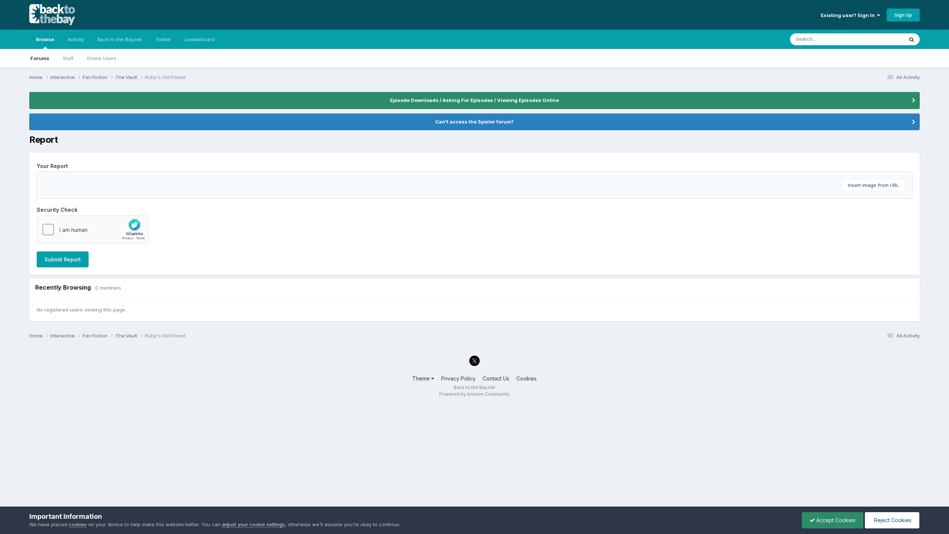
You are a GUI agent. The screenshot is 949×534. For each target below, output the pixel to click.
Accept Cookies (835, 520)
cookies (78, 524)
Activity (75, 39)
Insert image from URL (873, 185)
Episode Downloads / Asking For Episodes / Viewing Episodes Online (474, 100)
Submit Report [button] (62, 259)
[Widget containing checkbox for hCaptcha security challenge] (93, 229)
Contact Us (496, 378)
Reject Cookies (892, 520)
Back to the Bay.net (119, 39)
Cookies (526, 378)
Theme (421, 378)
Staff (68, 58)
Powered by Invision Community (474, 394)
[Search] (911, 39)
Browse (45, 39)
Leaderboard (200, 39)
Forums (39, 58)
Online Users (101, 58)
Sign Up (903, 15)
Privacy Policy (458, 378)
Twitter (163, 39)
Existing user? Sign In (849, 15)
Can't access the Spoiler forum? (474, 122)
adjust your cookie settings (253, 524)
